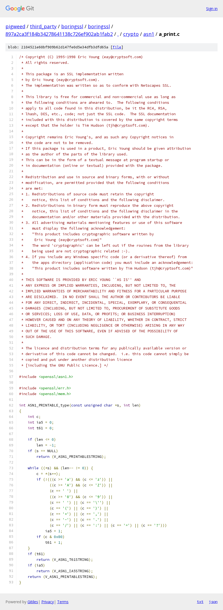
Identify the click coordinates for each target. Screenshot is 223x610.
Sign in (212, 8)
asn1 (148, 34)
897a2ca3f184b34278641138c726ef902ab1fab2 (59, 34)
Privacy (47, 601)
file (117, 47)
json (213, 601)
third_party (43, 26)
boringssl (72, 26)
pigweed (15, 26)
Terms (63, 601)
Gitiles (32, 601)
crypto (131, 34)
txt (200, 601)
